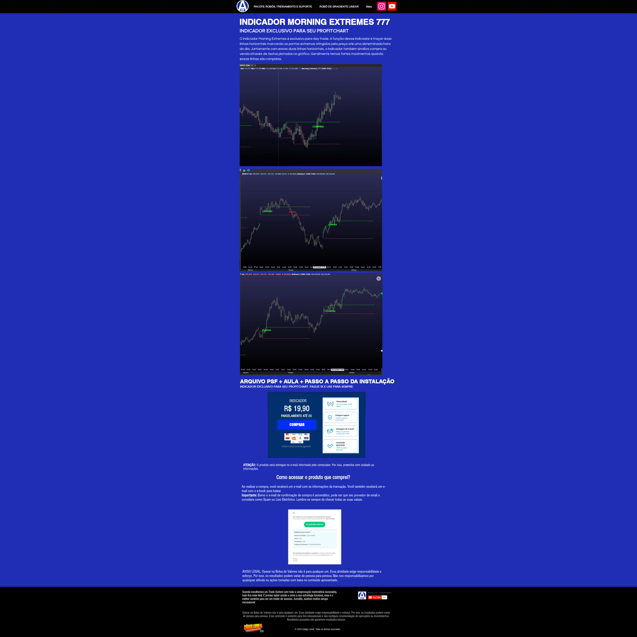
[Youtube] (392, 6)
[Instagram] (381, 6)
